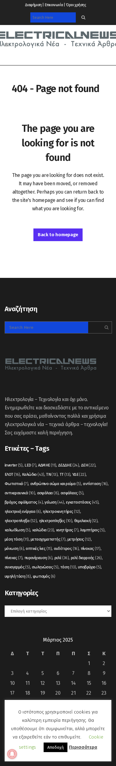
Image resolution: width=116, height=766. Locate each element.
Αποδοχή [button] (55, 747)
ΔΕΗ (88, 465)
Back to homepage (58, 234)
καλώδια (43, 530)
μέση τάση (17, 539)
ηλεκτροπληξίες (55, 520)
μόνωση (14, 548)
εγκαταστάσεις (82, 502)
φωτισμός (44, 576)
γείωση (54, 502)
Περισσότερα (83, 747)
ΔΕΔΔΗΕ (68, 465)
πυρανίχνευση (38, 557)
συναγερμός (17, 567)
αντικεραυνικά (20, 493)
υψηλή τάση (18, 576)
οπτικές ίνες (39, 548)
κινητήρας (67, 530)
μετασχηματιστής (48, 539)
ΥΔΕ (79, 474)
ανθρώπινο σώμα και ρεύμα (55, 483)
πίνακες (13, 557)
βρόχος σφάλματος (24, 502)
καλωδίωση (17, 530)
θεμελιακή (86, 520)
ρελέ (61, 557)
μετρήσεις (79, 539)
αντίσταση (95, 483)
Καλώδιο (33, 474)
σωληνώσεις (45, 567)
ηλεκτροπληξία (21, 520)
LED (30, 465)
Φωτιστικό (16, 483)
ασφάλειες (72, 493)
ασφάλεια (48, 493)
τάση (68, 567)
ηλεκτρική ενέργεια (23, 511)
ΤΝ (52, 474)
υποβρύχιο (89, 567)
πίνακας (91, 548)
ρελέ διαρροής (86, 557)
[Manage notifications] (12, 754)
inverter (14, 465)
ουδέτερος (66, 548)
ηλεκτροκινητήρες (61, 511)
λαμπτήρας (92, 530)
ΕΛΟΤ (12, 474)
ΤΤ (65, 474)
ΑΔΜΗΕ (47, 465)
